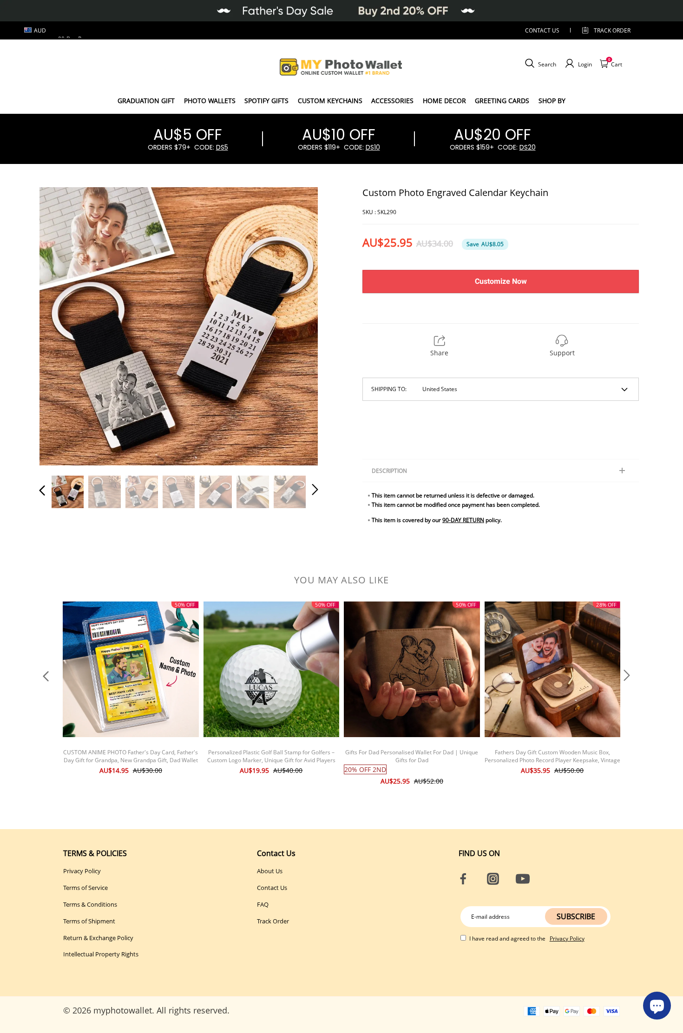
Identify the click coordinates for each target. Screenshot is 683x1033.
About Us (269, 871)
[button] (61, 325)
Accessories (392, 100)
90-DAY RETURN (463, 520)
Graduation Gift (146, 100)
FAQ (263, 904)
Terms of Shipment (89, 921)
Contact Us (272, 887)
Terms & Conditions (90, 904)
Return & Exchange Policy (98, 938)
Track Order (612, 30)
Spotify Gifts (266, 100)
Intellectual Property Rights (100, 954)
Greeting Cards (502, 100)
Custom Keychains (330, 100)
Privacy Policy (82, 871)
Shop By (552, 100)
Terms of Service (85, 887)
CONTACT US (542, 30)
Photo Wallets (210, 100)
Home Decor (444, 100)
